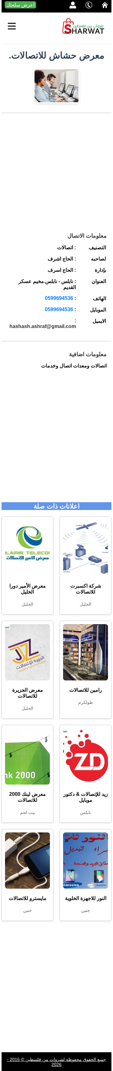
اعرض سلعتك (20, 5)
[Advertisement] (56, 175)
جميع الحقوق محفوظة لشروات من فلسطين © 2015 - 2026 (56, 1062)
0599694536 (59, 298)
